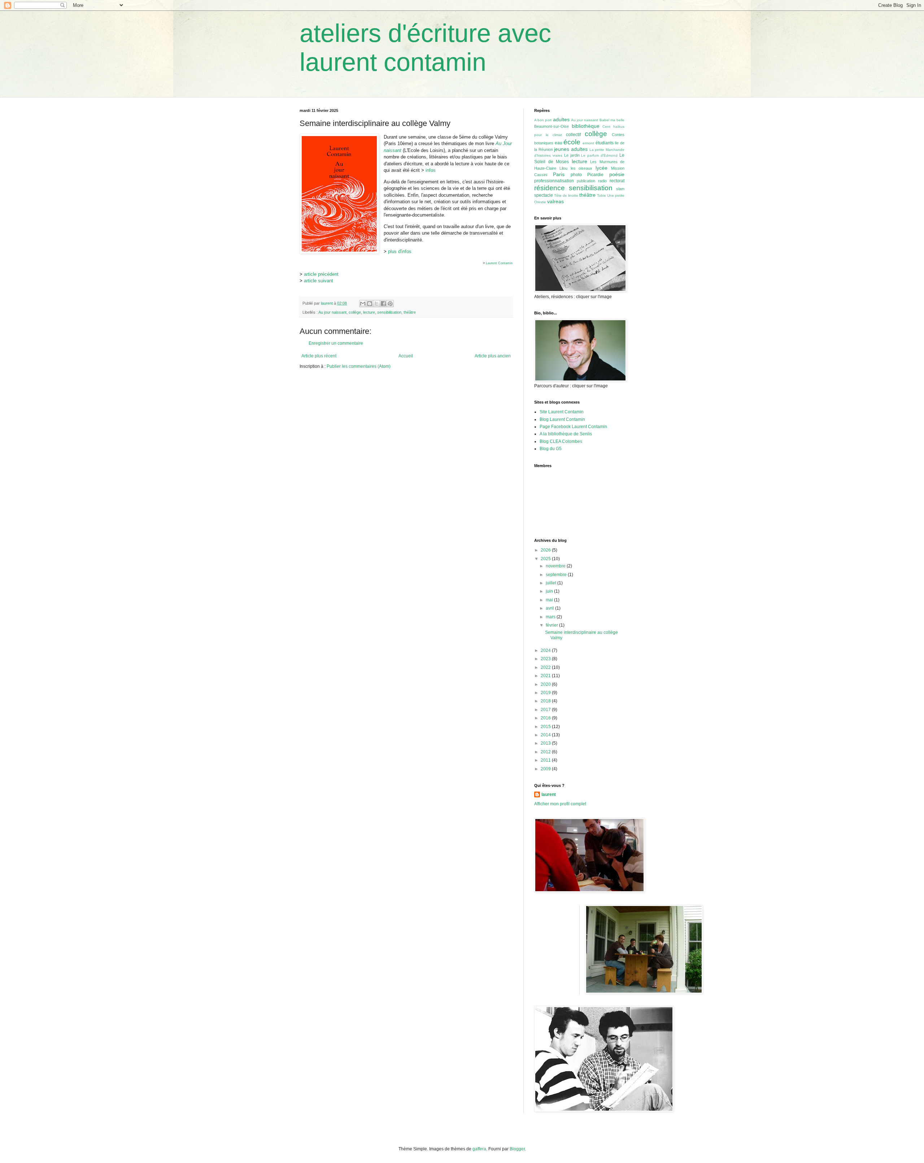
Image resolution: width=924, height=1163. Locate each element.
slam (620, 189)
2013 (546, 743)
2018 (546, 701)
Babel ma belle (612, 120)
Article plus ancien (493, 355)
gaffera (479, 1148)
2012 (546, 751)
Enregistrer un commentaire (336, 343)
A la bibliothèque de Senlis (566, 433)
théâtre (410, 312)
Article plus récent (318, 355)
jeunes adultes (571, 149)
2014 (546, 734)
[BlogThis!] (369, 303)
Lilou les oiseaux (576, 168)
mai (550, 599)
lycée (601, 168)
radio (602, 181)
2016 (546, 717)
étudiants (605, 142)
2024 (546, 650)
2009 (546, 768)
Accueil (405, 355)
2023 (546, 658)
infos (431, 170)
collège (355, 312)
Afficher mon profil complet (560, 803)
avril (550, 608)
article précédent (321, 274)
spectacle (543, 195)
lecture (369, 312)
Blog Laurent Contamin (562, 419)
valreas (555, 201)
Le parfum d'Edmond (599, 155)
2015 (546, 726)
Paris (559, 174)
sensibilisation (389, 312)
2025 (546, 558)
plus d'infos (399, 251)
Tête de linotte (566, 195)
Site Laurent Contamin (562, 411)
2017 (546, 709)
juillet (551, 582)
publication (586, 181)
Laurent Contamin (499, 263)
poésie (616, 174)
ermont (588, 143)
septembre (557, 574)
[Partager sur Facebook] (383, 303)
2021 (546, 675)
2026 (546, 550)
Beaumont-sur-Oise (551, 126)
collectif (573, 134)
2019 (546, 692)
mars (551, 616)
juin (550, 591)
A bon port (543, 120)
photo (576, 174)
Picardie (595, 174)
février (552, 625)
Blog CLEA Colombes (561, 441)
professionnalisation (554, 180)
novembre (556, 566)
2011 (546, 760)
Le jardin (572, 155)
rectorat (617, 180)
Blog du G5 (551, 448)
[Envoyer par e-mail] (362, 303)
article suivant (318, 280)
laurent (548, 794)
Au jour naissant (332, 312)
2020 (546, 684)
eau (558, 142)
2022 (546, 667)
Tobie (601, 195)
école (571, 142)
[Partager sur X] (376, 303)
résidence (549, 188)
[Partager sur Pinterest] (390, 303)
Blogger (517, 1148)
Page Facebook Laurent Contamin (573, 426)
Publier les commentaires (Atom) (359, 366)
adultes (561, 119)
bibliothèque (586, 126)
